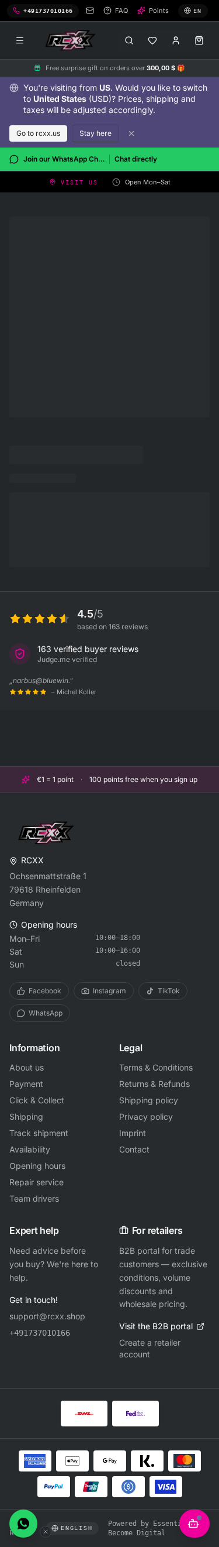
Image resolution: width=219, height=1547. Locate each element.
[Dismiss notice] (131, 133)
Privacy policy (146, 1116)
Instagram (109, 990)
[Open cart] (199, 40)
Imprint (132, 1133)
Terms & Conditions (156, 1067)
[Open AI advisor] (194, 1524)
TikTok (169, 990)
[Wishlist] (152, 40)
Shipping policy (148, 1100)
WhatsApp (45, 1013)
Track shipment (38, 1133)
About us (26, 1067)
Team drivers (34, 1198)
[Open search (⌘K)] (129, 40)
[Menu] (19, 40)
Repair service (36, 1182)
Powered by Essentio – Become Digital (151, 1528)
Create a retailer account (149, 1348)
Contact (134, 1149)
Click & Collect (36, 1100)
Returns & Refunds (154, 1084)
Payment (26, 1084)
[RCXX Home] (72, 40)
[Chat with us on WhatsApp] (23, 1524)
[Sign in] (175, 40)
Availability (29, 1149)
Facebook (45, 990)
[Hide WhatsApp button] (45, 1532)
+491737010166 (39, 1332)
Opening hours (37, 1166)
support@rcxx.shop (47, 1316)
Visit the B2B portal (156, 1326)
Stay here (95, 133)
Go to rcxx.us (38, 133)
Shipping (26, 1116)
